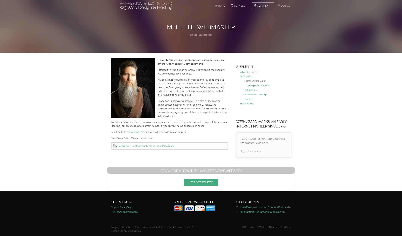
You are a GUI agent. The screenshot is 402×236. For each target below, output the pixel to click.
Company (262, 5)
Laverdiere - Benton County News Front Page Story (146, 146)
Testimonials (250, 90)
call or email (133, 132)
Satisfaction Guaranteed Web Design (262, 211)
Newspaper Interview (258, 85)
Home (221, 5)
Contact (286, 5)
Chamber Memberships (256, 94)
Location (248, 99)
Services (239, 5)
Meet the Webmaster (255, 81)
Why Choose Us (248, 72)
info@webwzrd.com (125, 211)
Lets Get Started (201, 182)
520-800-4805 (122, 207)
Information (246, 76)
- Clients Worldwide (130, 231)
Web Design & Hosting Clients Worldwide (265, 207)
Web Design (184, 227)
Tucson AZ (170, 227)
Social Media (246, 103)
